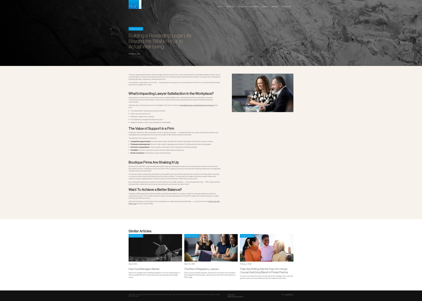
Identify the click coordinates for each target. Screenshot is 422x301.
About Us (230, 6)
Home (220, 6)
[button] (242, 4)
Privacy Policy (231, 294)
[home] (135, 4)
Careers (265, 6)
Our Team (254, 6)
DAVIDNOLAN (289, 294)
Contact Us (286, 6)
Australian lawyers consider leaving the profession (197, 105)
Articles (275, 6)
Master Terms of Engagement (235, 296)
